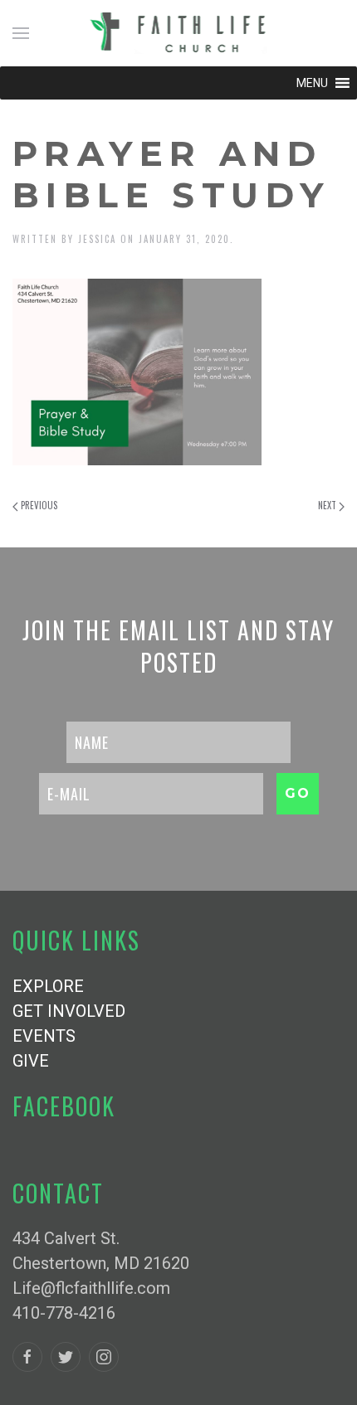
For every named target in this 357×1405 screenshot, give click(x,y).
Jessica (97, 239)
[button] (312, 83)
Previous (37, 505)
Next (328, 505)
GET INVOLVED (68, 1011)
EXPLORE (48, 986)
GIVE (30, 1061)
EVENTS (44, 1036)
